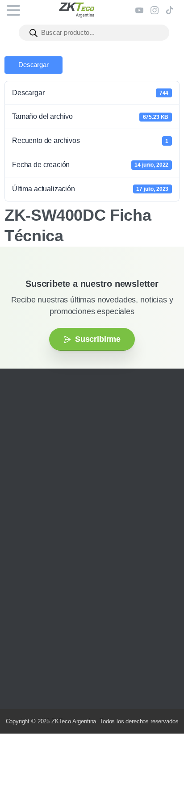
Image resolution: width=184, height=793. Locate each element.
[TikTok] (169, 10)
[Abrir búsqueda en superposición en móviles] (94, 33)
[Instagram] (154, 10)
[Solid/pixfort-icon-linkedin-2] (60, 491)
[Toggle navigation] (13, 10)
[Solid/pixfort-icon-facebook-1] (33, 491)
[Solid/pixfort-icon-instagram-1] (20, 491)
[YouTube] (139, 10)
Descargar (33, 64)
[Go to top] (159, 759)
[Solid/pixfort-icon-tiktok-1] (73, 491)
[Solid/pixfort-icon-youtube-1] (47, 491)
